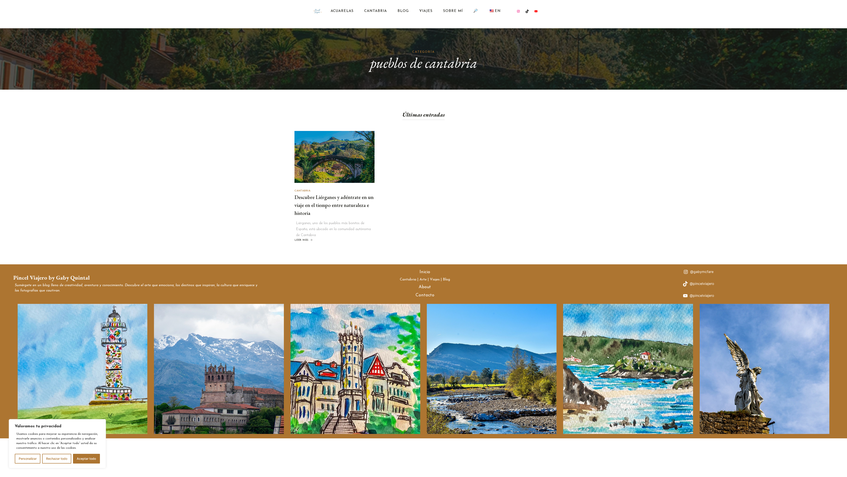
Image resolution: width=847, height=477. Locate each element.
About (425, 287)
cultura (226, 285)
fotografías (29, 290)
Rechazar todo (56, 458)
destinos (187, 285)
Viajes (426, 11)
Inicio (425, 272)
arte (147, 285)
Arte (423, 279)
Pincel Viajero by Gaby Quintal (51, 277)
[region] (57, 443)
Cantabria (375, 11)
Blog (403, 11)
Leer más (303, 240)
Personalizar (28, 458)
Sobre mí (453, 11)
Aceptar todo (86, 458)
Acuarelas (342, 11)
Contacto (425, 295)
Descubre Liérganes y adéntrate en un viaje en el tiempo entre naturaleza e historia (334, 205)
